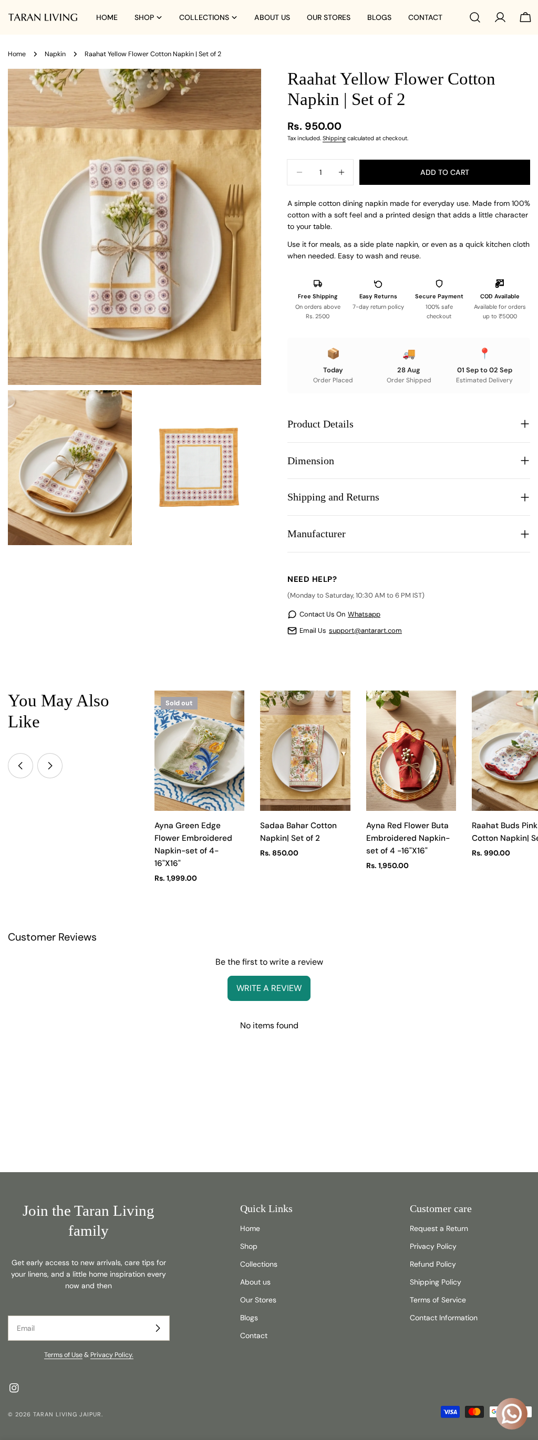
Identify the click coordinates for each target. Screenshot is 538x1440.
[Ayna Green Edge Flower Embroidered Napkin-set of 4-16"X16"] (199, 751)
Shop (248, 1246)
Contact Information (444, 1317)
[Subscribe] (158, 1328)
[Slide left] (20, 765)
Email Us (350, 630)
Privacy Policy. (111, 1355)
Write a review (269, 988)
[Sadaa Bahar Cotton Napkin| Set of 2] (305, 751)
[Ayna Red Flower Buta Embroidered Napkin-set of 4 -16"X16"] (411, 751)
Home (17, 54)
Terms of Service (438, 1300)
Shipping (334, 138)
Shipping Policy (435, 1282)
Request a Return (439, 1228)
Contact (253, 1335)
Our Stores (258, 1300)
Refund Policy (433, 1264)
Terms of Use (63, 1355)
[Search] (474, 17)
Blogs (249, 1317)
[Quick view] (229, 713)
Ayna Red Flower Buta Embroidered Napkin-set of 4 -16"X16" (408, 838)
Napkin (55, 54)
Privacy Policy (433, 1246)
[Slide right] (50, 765)
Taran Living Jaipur (67, 1414)
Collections (258, 1264)
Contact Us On (339, 614)
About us (255, 1282)
